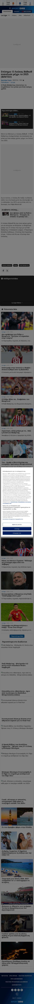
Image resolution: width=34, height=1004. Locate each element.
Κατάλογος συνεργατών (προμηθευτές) (13, 519)
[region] (17, 502)
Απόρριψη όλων (17, 533)
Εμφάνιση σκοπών (17, 524)
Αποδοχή (17, 528)
